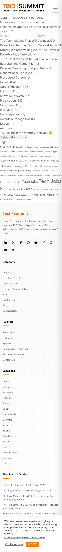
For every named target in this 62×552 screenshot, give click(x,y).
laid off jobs (40, 166)
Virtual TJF (53, 194)
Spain (6, 408)
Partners (7, 338)
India (5, 425)
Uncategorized (10, 114)
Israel (5, 447)
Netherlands (9, 414)
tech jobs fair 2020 (20, 189)
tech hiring (16, 182)
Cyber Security (33, 147)
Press (6, 294)
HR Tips (5, 91)
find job (8, 152)
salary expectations (38, 175)
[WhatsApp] (51, 242)
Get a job (53, 152)
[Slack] (13, 250)
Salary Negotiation (53, 175)
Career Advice (10, 87)
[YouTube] (36, 242)
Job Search (5, 166)
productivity (25, 170)
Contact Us (9, 300)
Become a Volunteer (14, 354)
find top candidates (20, 152)
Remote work (5, 175)
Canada (7, 458)
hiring (33, 156)
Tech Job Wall (10, 283)
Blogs (6, 305)
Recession (36, 171)
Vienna (6, 381)
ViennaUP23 (6, 194)
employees (44, 147)
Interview (6, 110)
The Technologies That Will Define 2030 (27, 41)
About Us (8, 272)
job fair (35, 160)
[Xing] (43, 242)
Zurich (6, 441)
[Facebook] (21, 242)
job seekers (16, 166)
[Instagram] (28, 242)
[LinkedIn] (6, 242)
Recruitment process (49, 171)
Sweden (7, 436)
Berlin (6, 387)
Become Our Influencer (15, 349)
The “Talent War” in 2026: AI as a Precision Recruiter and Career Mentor (30, 506)
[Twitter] (13, 242)
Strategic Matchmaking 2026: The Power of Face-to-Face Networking (29, 498)
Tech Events (5, 182)
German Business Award (39, 152)
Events (4, 82)
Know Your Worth (12, 96)
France (6, 403)
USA (5, 463)
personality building (9, 170)
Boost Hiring (21, 147)
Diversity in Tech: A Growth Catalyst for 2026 (31, 45)
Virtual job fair (38, 194)
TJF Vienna (54, 189)
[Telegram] (6, 250)
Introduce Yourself (23, 161)
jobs (57, 161)
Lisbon (4, 123)
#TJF (3, 146)
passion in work (51, 166)
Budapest (8, 392)
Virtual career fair (22, 195)
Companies (8, 105)
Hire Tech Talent (21, 156)
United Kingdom (11, 452)
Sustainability (10, 310)
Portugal (7, 398)
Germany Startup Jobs (15, 289)
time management (40, 190)
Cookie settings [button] (14, 544)
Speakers (8, 343)
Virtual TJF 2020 (8, 199)
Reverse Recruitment (20, 175)
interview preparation (45, 156)
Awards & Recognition (15, 119)
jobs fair (28, 165)
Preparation (8, 100)
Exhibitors (8, 332)
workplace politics (24, 200)
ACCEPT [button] (32, 544)
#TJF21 (10, 146)
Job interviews (47, 160)
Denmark (7, 419)
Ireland (6, 430)
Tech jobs (30, 181)
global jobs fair (6, 156)
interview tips (8, 160)
